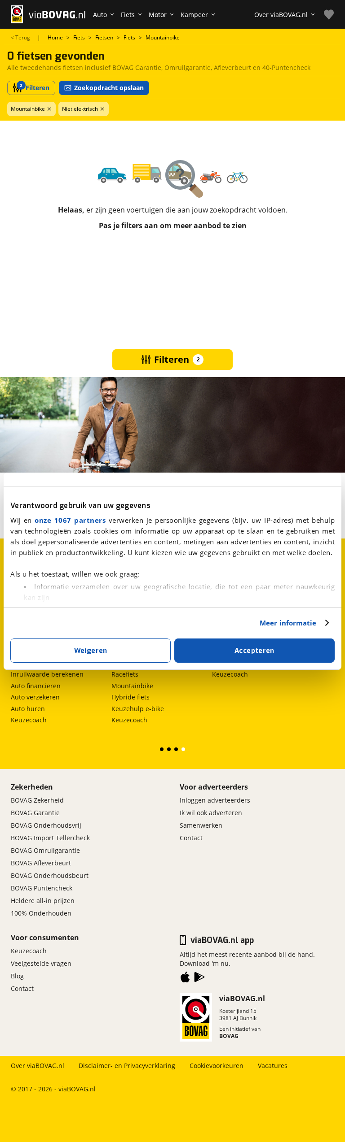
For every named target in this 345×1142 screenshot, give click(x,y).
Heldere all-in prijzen (43, 900)
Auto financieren (36, 686)
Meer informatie (288, 622)
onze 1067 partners (70, 520)
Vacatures (273, 1065)
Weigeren (90, 650)
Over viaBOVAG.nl (37, 1065)
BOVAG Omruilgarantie (45, 850)
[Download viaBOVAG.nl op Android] (199, 979)
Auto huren (28, 708)
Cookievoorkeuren (216, 1065)
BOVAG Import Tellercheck (50, 838)
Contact (191, 838)
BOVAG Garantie (35, 812)
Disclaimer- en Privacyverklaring (127, 1065)
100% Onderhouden (41, 913)
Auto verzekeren (35, 697)
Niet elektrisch (80, 109)
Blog (17, 976)
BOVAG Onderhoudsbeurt (49, 875)
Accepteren (254, 650)
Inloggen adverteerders (215, 800)
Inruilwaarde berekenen (47, 674)
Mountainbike (28, 109)
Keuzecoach (29, 720)
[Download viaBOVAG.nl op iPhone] (185, 979)
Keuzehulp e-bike (137, 708)
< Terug (20, 37)
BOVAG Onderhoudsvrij (46, 825)
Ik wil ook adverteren (211, 812)
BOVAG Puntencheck (41, 888)
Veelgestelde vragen (41, 963)
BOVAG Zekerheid (37, 800)
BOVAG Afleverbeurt (41, 863)
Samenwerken (201, 825)
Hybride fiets (130, 697)
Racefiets (124, 674)
